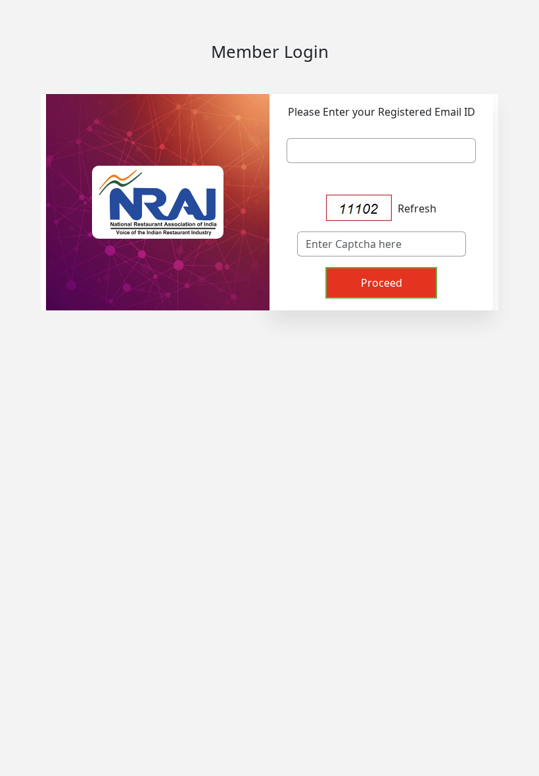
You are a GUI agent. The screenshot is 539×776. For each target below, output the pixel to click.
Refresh (417, 208)
